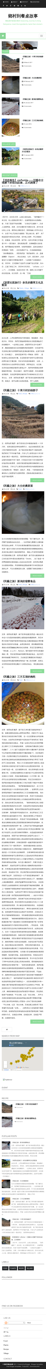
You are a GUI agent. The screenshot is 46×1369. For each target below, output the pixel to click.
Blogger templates (37, 1364)
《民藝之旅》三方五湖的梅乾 (32, 120)
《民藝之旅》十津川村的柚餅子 (20, 390)
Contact (24, 2)
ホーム (6, 1332)
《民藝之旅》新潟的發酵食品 (32, 99)
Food (5, 51)
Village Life (9, 144)
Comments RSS (35, 1366)
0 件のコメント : (25, 186)
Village (26, 288)
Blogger (28, 1364)
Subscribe (35, 2)
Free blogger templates (14, 1366)
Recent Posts (10, 175)
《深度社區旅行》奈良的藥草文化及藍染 (22, 284)
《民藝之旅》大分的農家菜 (32, 78)
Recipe (25, 394)
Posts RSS (25, 1366)
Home (6, 2)
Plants (21, 288)
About (14, 2)
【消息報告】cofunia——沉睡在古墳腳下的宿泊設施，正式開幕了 (23, 181)
